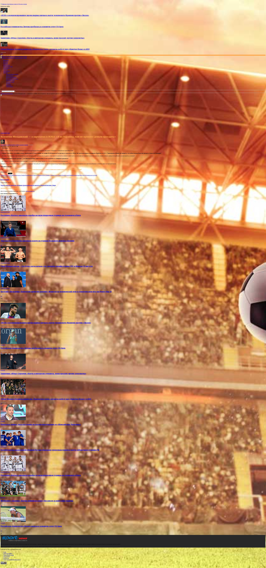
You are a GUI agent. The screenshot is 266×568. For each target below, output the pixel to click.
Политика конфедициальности (12, 559)
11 (1, 327)
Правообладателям (8, 555)
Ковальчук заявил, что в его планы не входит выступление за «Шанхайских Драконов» (41, 424)
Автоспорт (6, 71)
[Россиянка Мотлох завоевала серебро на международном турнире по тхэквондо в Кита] (13, 210)
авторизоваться (30, 191)
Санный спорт (10, 82)
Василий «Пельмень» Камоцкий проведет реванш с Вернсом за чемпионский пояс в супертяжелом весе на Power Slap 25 (56, 292)
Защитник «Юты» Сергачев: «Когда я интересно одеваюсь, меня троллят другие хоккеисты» (43, 38)
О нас (4, 552)
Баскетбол (6, 65)
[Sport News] (14, 4)
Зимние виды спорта (12, 74)
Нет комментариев (22, 145)
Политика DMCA (7, 553)
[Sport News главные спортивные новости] (14, 541)
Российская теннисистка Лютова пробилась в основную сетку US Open (32, 27)
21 (1, 454)
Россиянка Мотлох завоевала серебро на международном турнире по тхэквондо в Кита (41, 215)
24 (1, 220)
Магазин (6, 60)
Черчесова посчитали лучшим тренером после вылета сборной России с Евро (28, 185)
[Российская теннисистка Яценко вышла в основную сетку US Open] (13, 521)
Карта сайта (6, 556)
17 (1, 531)
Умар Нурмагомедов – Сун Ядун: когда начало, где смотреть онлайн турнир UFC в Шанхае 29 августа (47, 266)
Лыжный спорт (10, 80)
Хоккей (5, 63)
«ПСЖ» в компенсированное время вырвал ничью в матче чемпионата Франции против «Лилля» (45, 15)
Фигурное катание (11, 77)
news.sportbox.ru (12, 172)
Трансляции (9, 86)
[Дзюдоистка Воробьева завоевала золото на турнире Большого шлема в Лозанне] (13, 236)
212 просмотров (5, 145)
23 (1, 378)
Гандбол (8, 83)
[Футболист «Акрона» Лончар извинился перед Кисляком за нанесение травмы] (13, 496)
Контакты (6, 558)
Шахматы (8, 85)
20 (1, 271)
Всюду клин (5, 180)
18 (1, 245)
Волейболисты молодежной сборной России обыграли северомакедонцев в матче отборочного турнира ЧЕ (50, 450)
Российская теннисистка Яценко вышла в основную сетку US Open (31, 526)
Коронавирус (9, 76)
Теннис (5, 70)
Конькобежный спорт (12, 79)
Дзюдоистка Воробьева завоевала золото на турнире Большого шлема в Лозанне (37, 241)
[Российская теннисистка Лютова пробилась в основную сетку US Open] (4, 23)
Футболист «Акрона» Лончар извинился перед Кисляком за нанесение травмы (37, 501)
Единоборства (7, 66)
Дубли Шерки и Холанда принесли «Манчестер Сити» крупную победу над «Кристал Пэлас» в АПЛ (45, 49)
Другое (5, 73)
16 (1, 353)
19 (1, 429)
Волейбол (6, 68)
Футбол (5, 62)
